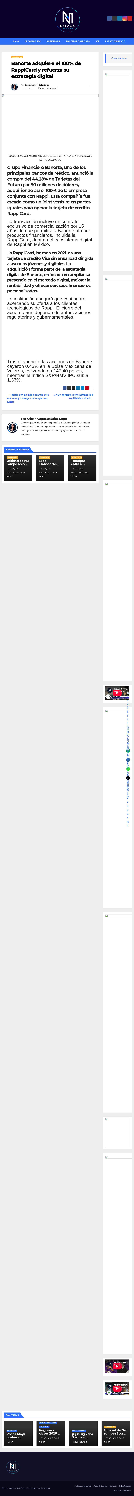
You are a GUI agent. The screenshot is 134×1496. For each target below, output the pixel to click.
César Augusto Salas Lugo (37, 85)
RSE (98, 41)
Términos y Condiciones (122, 1490)
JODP (10, 1442)
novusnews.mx (80, 1442)
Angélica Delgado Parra (16, 475)
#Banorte (42, 88)
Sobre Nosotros (125, 1486)
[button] (131, 41)
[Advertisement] (50, 341)
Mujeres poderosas (78, 41)
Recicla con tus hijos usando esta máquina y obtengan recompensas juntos (28, 398)
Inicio (16, 41)
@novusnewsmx (119, 58)
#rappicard (52, 88)
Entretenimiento (115, 41)
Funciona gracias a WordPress (14, 1488)
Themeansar (45, 1488)
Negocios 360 (33, 41)
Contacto (113, 1486)
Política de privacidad (83, 1486)
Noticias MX (53, 41)
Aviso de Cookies (100, 1486)
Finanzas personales (48, 1423)
